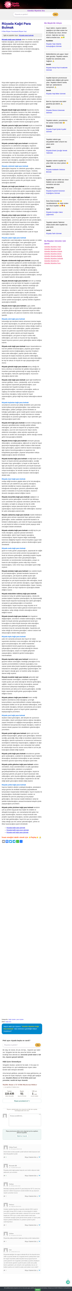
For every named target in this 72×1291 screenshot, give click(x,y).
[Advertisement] (22, 68)
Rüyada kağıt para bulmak (11, 39)
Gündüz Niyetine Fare (52, 263)
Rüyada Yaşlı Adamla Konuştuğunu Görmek (54, 45)
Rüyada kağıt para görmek (15, 828)
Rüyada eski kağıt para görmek (17, 832)
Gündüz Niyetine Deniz (52, 254)
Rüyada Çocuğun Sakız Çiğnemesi (54, 213)
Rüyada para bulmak (26, 35)
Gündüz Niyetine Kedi (52, 249)
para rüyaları (20, 1019)
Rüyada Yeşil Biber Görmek (56, 94)
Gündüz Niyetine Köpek (53, 251)
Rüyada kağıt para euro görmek (17, 830)
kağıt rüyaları (12, 1019)
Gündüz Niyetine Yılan (52, 247)
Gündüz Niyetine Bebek (53, 256)
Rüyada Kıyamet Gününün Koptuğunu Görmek (55, 192)
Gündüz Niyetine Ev (51, 261)
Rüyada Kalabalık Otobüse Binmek (55, 171)
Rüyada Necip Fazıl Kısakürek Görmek (56, 69)
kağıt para (8, 1021)
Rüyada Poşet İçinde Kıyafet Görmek (56, 130)
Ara (55, 14)
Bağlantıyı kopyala (22, 1136)
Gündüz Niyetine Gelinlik (53, 258)
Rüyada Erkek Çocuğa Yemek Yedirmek (56, 152)
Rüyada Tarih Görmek (54, 233)
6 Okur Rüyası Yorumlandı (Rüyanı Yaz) (14, 31)
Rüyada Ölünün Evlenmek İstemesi (55, 111)
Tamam (38, 1289)
